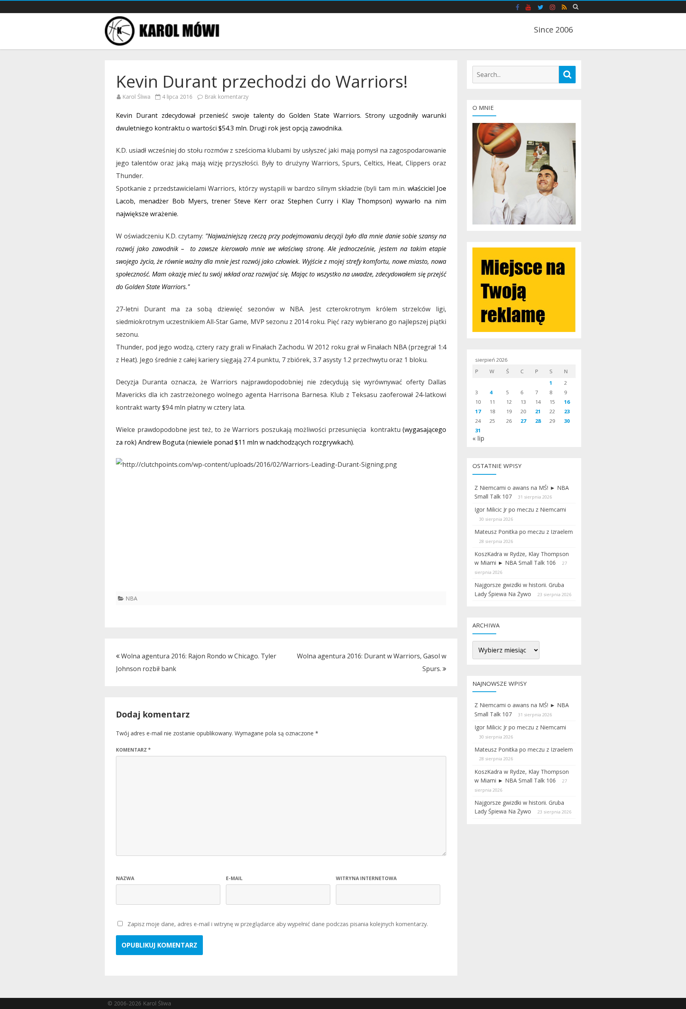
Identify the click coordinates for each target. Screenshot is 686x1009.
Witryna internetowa (366, 878)
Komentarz (133, 749)
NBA (131, 598)
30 (567, 420)
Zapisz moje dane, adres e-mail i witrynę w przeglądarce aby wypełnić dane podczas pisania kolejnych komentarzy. (277, 924)
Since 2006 (553, 29)
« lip (478, 438)
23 (567, 411)
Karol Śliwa (136, 96)
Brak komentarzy (226, 96)
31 (478, 430)
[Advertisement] (281, 535)
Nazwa (125, 878)
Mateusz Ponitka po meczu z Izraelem (523, 531)
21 (538, 411)
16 (567, 401)
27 (523, 420)
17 (478, 411)
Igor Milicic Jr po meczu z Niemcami (520, 509)
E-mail (234, 878)
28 (538, 420)
